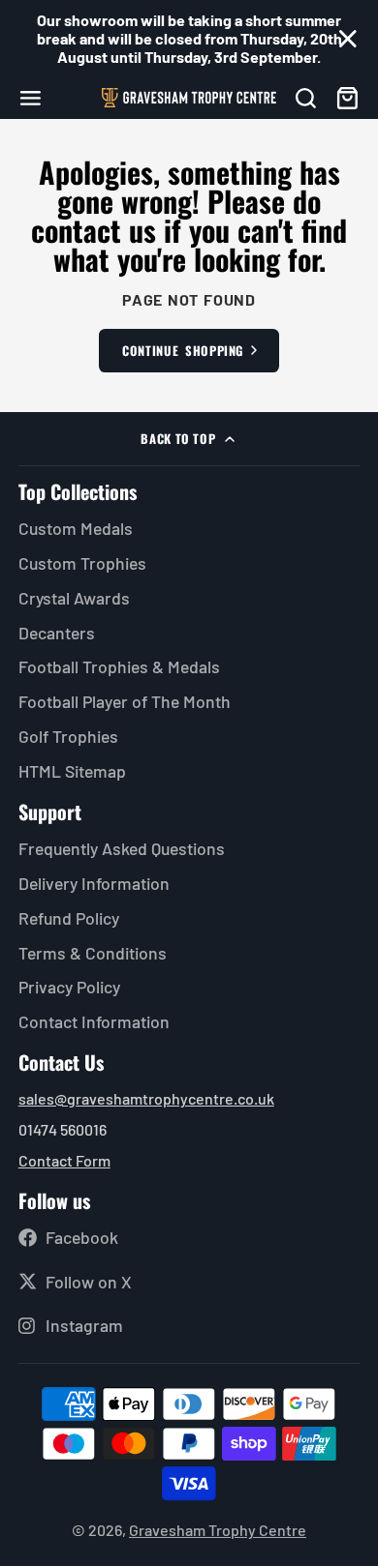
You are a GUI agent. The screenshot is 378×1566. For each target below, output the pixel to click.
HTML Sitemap (72, 771)
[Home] (189, 97)
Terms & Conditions (92, 952)
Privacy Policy (69, 986)
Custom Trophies (82, 563)
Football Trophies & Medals (119, 666)
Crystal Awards (74, 597)
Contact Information (94, 1021)
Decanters (56, 632)
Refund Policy (68, 918)
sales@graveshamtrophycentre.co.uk (146, 1098)
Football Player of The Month (124, 701)
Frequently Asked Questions (121, 848)
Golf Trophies (68, 736)
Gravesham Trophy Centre (217, 1530)
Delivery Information (94, 883)
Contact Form (64, 1160)
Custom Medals (75, 528)
